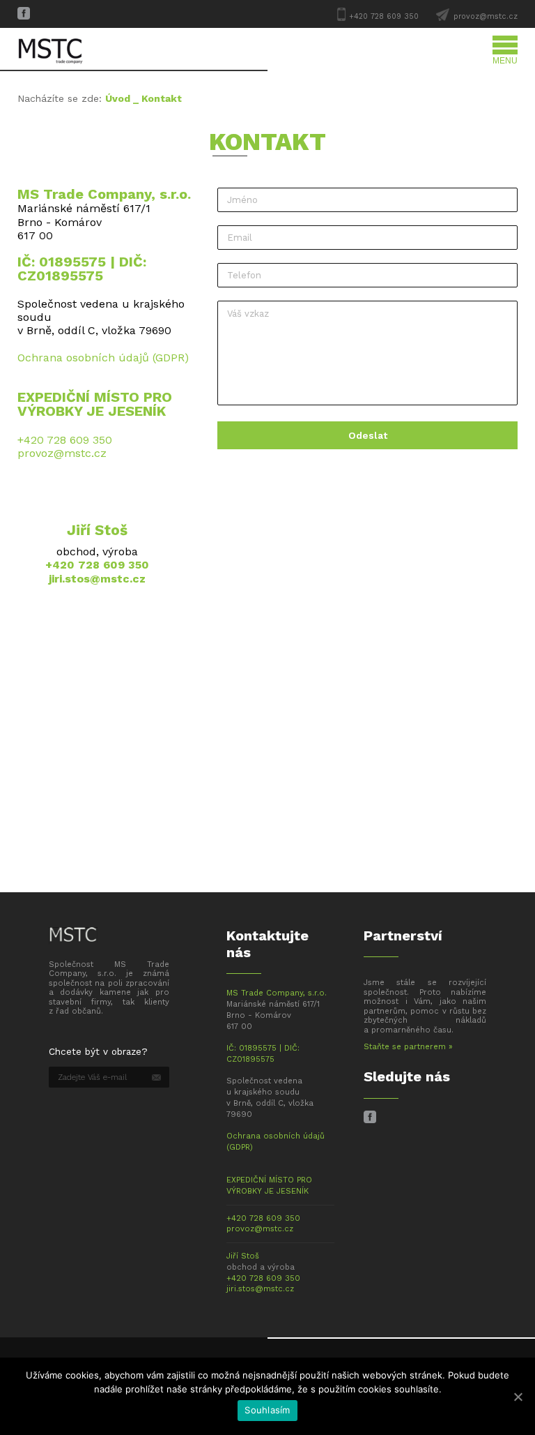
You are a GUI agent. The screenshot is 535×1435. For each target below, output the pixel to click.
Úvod (117, 98)
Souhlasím (267, 1409)
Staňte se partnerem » (408, 1047)
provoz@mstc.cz (485, 16)
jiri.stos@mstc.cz (97, 578)
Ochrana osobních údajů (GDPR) (103, 357)
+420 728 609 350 (384, 16)
